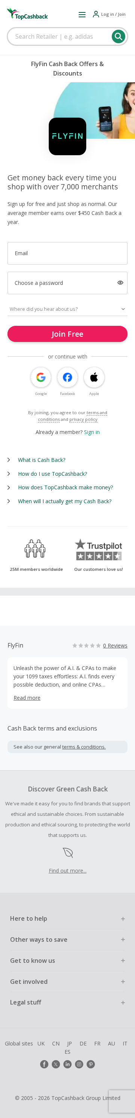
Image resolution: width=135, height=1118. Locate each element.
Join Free (67, 334)
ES (67, 1051)
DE (83, 1043)
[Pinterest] (91, 1064)
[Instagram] (79, 1064)
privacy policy (83, 419)
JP (69, 1043)
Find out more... (68, 870)
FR (97, 1043)
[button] (82, 14)
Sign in (92, 432)
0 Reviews (115, 645)
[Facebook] (44, 1064)
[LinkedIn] (67, 1064)
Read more (27, 697)
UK (41, 1043)
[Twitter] (56, 1064)
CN (56, 1043)
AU (111, 1043)
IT (125, 1043)
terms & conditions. (84, 746)
